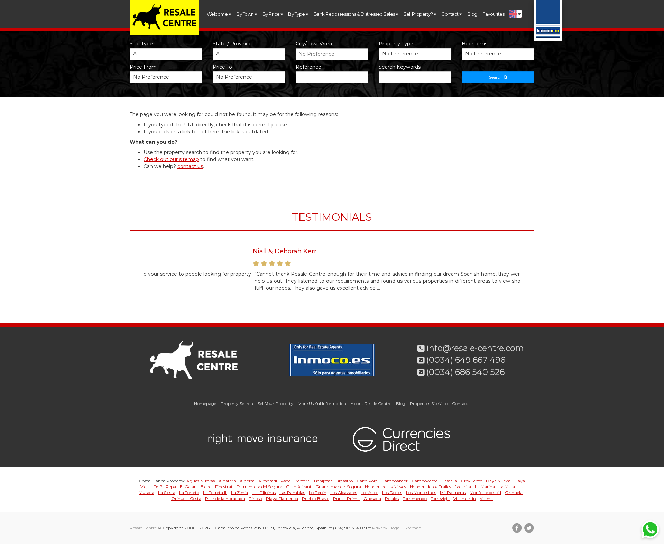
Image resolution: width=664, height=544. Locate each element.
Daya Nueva (498, 480)
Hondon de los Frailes (430, 486)
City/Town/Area (314, 44)
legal (395, 527)
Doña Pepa (165, 486)
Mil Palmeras (453, 492)
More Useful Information (322, 403)
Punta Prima (346, 498)
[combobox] (332, 54)
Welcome (218, 14)
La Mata (507, 486)
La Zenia (239, 492)
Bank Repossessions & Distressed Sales (355, 14)
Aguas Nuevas (200, 480)
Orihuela (514, 492)
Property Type (396, 44)
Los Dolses (392, 492)
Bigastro (344, 480)
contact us (190, 166)
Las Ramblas (292, 492)
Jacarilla (463, 486)
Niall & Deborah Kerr (175, 251)
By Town (245, 14)
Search (496, 77)
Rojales (392, 498)
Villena (486, 498)
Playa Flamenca (282, 498)
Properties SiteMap (429, 403)
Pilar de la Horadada (225, 498)
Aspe (285, 480)
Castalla (449, 480)
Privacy (379, 527)
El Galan (188, 486)
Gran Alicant (299, 486)
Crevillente (471, 480)
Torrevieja (440, 498)
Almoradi (267, 480)
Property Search (237, 403)
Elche (206, 486)
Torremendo (415, 498)
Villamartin (464, 498)
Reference (308, 67)
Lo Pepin (317, 492)
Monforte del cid (485, 492)
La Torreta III (215, 492)
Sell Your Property (275, 403)
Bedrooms (474, 44)
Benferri (302, 480)
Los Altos (369, 492)
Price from (143, 67)
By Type (297, 14)
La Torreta (189, 492)
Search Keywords (400, 67)
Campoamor (394, 480)
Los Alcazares (343, 492)
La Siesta (166, 492)
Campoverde (424, 480)
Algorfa (247, 480)
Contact (450, 14)
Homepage (205, 403)
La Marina (485, 486)
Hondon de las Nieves (385, 486)
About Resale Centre (371, 403)
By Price (271, 14)
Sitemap (412, 527)
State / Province (232, 44)
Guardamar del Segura (338, 486)
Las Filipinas (264, 492)
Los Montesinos (421, 492)
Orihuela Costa (186, 498)
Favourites (493, 14)
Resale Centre (143, 527)
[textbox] (334, 54)
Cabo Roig (367, 480)
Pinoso (255, 498)
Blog (472, 14)
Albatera (227, 480)
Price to (222, 67)
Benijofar (323, 480)
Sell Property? (419, 14)
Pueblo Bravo (315, 498)
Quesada (372, 498)
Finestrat (224, 486)
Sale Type (141, 44)
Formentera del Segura (259, 486)
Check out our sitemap (171, 159)
